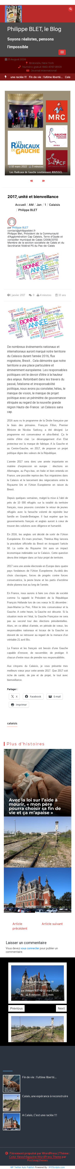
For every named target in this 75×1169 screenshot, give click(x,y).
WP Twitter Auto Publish (22, 1167)
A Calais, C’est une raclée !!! (39, 1115)
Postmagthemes (37, 1160)
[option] (39, 77)
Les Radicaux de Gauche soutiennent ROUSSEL (35, 172)
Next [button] (61, 1008)
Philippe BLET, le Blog (34, 29)
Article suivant (52, 924)
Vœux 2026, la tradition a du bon (38, 978)
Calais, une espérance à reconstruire (45, 1096)
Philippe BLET (20, 227)
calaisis (12, 723)
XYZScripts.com (57, 1167)
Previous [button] (16, 1008)
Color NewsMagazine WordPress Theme (35, 1156)
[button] (62, 52)
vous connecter (30, 948)
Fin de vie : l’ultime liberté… (39, 77)
